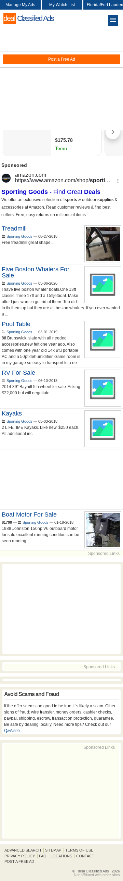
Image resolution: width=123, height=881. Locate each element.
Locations (61, 856)
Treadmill (14, 228)
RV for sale (18, 372)
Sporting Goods (19, 236)
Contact (85, 856)
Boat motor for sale (29, 514)
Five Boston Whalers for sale (35, 272)
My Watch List (62, 4)
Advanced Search (22, 850)
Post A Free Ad (19, 861)
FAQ (42, 856)
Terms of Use (79, 850)
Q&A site (12, 730)
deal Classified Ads (93, 871)
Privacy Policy (19, 856)
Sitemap (53, 850)
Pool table (16, 324)
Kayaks (12, 413)
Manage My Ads (20, 4)
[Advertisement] (61, 79)
